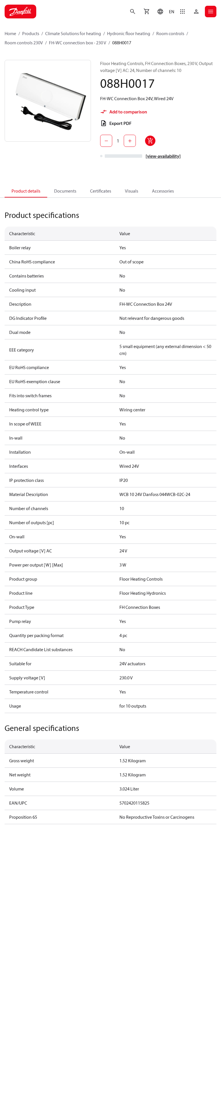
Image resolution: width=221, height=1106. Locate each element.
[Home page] (20, 11)
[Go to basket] (146, 11)
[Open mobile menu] (210, 11)
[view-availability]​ (163, 156)
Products (30, 33)
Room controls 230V (24, 42)
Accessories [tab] (163, 191)
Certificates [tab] (100, 191)
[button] (164, 11)
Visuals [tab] (131, 191)
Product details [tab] (26, 191)
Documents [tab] (65, 191)
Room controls (170, 33)
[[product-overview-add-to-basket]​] (150, 141)
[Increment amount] (130, 141)
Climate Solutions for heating (73, 33)
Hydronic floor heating (128, 33)
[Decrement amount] (106, 141)
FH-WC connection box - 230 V (77, 42)
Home (10, 33)
